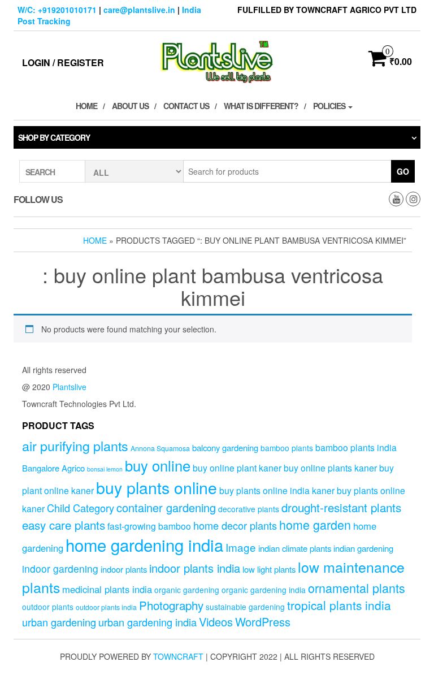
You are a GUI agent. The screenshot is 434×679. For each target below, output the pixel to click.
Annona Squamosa (160, 448)
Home (86, 105)
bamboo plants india (356, 447)
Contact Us (186, 105)
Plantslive (69, 386)
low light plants (269, 569)
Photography (171, 604)
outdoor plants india (106, 607)
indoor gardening (60, 568)
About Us (130, 105)
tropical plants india (339, 604)
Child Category (80, 507)
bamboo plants (287, 447)
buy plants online (156, 487)
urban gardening (59, 622)
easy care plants (63, 524)
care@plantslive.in (139, 9)
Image (240, 547)
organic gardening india (264, 589)
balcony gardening (225, 447)
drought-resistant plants (341, 507)
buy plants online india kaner (277, 490)
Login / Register (63, 62)
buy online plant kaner (237, 467)
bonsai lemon (105, 469)
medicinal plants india (107, 589)
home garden (315, 524)
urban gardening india (147, 622)
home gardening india (144, 544)
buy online (157, 465)
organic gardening (186, 589)
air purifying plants (75, 445)
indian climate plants (294, 548)
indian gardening (363, 548)
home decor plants (235, 525)
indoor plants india (194, 568)
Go (403, 171)
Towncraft (178, 656)
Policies (330, 105)
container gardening (166, 507)
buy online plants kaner (330, 467)
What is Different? (261, 105)
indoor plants (124, 569)
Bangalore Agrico (53, 468)
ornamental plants (356, 587)
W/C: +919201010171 (57, 9)
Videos (216, 621)
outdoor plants (47, 606)
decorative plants (248, 508)
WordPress (262, 621)
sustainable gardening (245, 606)
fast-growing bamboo (149, 526)
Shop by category (54, 137)
